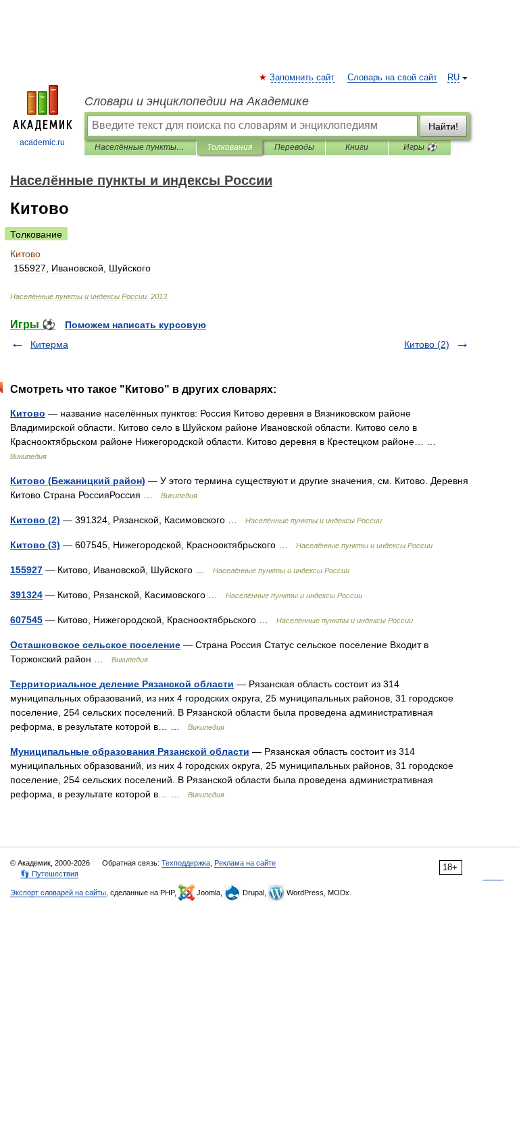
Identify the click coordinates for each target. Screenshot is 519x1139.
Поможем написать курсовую (135, 324)
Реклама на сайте (245, 863)
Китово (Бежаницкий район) (77, 480)
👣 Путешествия (49, 874)
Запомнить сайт (303, 77)
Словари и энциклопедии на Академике (196, 101)
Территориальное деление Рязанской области (122, 684)
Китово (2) (426, 344)
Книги (356, 147)
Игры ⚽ (420, 147)
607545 (26, 619)
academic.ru (42, 142)
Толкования (229, 147)
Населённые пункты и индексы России (140, 147)
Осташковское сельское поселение (95, 644)
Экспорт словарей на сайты (58, 893)
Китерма (49, 344)
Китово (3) (35, 544)
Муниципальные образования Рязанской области (129, 751)
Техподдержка (186, 863)
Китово (27, 413)
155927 (26, 569)
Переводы (294, 147)
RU (453, 77)
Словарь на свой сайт (392, 77)
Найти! (443, 126)
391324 (26, 594)
